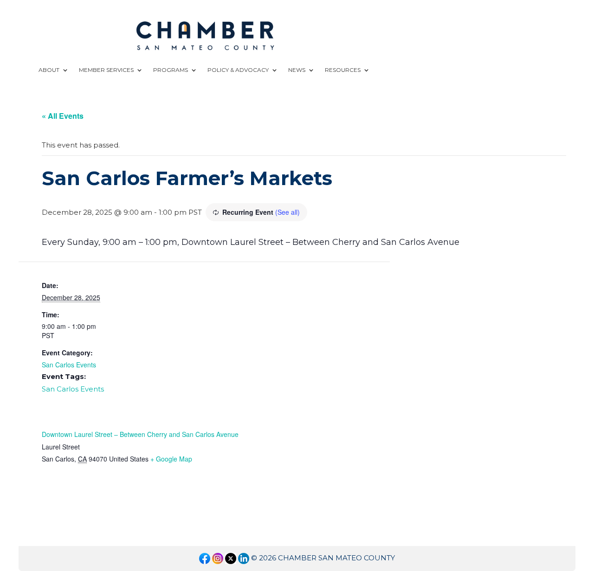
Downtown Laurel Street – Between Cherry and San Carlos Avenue (140, 434)
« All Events (63, 115)
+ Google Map (171, 458)
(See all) (287, 212)
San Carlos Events (69, 364)
